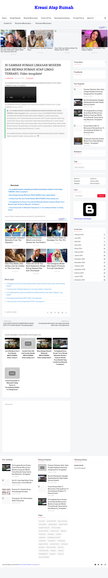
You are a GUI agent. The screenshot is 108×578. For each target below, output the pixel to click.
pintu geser (64, 544)
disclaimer (77, 181)
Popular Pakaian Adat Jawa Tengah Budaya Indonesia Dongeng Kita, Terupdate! (94, 91)
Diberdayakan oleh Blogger (83, 219)
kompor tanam (55, 531)
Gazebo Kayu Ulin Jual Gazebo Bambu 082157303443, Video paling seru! (34, 198)
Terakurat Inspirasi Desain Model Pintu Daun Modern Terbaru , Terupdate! (94, 141)
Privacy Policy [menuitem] (78, 18)
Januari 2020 (90, 276)
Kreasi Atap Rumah (54, 7)
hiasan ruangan (56, 527)
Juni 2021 (90, 238)
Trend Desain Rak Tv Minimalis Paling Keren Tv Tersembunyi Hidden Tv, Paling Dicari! (29, 289)
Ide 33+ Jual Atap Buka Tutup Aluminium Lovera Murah (22, 481)
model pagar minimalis (53, 537)
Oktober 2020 (90, 266)
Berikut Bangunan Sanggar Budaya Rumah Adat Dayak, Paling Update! (94, 102)
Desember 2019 (90, 280)
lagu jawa (63, 531)
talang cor (60, 550)
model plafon (51, 540)
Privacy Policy (23, 564)
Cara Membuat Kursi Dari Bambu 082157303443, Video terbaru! (12, 354)
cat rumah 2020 (51, 521)
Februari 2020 (90, 273)
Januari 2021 (90, 255)
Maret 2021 (90, 248)
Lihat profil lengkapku (80, 468)
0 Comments (29, 78)
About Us (30, 564)
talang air (53, 550)
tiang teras (53, 554)
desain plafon (42, 524)
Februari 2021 (90, 252)
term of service (94, 183)
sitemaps (77, 183)
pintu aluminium (54, 544)
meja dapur (51, 534)
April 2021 (90, 245)
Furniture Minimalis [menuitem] (23, 23)
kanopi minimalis (43, 531)
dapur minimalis (79, 167)
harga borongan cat (44, 527)
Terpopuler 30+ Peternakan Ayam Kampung (22, 499)
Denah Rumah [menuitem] (15, 18)
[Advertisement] (36, 165)
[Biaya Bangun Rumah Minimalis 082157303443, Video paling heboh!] (44, 343)
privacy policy (94, 181)
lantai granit (42, 534)
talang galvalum (43, 554)
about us (76, 178)
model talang (61, 540)
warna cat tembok (44, 557)
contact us (93, 178)
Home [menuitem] (4, 18)
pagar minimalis (43, 544)
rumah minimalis (44, 550)
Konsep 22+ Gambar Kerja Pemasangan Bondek (21, 490)
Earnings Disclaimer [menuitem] (62, 18)
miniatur (58, 534)
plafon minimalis (11, 312)
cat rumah (42, 521)
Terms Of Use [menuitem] (46, 18)
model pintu (42, 540)
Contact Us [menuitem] (8, 23)
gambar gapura (53, 524)
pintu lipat (41, 547)
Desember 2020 (90, 259)
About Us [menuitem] (90, 18)
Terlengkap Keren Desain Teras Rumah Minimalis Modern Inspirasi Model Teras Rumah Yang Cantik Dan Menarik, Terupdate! (60, 357)
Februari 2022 (90, 234)
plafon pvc (61, 547)
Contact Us (36, 564)
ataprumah (10, 78)
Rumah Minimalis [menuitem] (31, 18)
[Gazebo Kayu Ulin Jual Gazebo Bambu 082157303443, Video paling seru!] (28, 343)
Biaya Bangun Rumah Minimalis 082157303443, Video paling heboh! (32, 195)
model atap (42, 537)
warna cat (60, 554)
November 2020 (90, 262)
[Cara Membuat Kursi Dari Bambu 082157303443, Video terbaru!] (12, 343)
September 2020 (90, 269)
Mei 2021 (90, 241)
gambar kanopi (63, 524)
